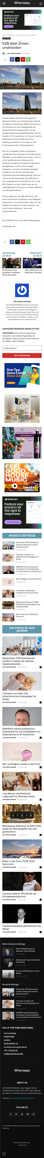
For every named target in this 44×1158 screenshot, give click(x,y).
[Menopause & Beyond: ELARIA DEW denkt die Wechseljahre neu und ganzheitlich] (8, 605)
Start (3, 35)
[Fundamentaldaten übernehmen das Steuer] (22, 913)
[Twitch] (27, 1114)
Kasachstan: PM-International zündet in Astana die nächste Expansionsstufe (27, 545)
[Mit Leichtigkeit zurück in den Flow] (8, 582)
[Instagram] (16, 1114)
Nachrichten (11, 35)
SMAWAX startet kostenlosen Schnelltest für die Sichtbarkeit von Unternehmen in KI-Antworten (28, 569)
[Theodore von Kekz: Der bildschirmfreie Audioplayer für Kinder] (8, 558)
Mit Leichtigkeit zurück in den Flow (28, 579)
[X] (17, 59)
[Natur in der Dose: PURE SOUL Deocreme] (8, 617)
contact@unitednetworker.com (23, 1098)
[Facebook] (12, 59)
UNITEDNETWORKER (14, 53)
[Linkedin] (22, 1114)
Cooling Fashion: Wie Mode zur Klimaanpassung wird (19, 895)
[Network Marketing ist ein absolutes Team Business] (8, 952)
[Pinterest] (23, 59)
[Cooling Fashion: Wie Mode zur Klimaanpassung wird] (22, 881)
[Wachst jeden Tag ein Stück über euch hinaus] (8, 963)
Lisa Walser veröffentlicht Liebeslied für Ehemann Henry (18, 795)
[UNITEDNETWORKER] (3, 53)
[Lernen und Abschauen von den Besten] (8, 974)
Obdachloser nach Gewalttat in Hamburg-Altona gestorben (11, 272)
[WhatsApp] (28, 59)
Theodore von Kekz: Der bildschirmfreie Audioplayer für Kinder (27, 557)
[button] (4, 1154)
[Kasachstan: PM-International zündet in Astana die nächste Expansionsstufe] (8, 545)
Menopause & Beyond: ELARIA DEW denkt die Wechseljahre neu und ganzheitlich (28, 604)
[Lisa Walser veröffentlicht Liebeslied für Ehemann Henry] (8, 594)
